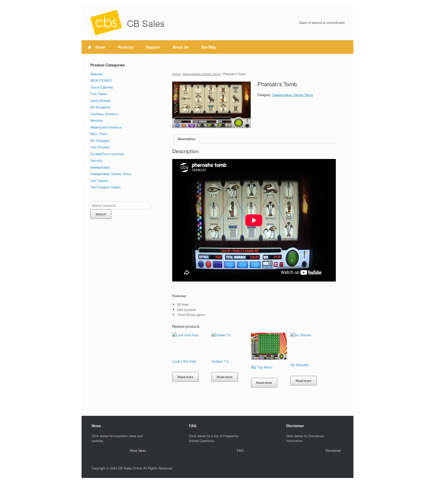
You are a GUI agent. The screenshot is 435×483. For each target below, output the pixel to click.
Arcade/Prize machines (107, 153)
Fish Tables (98, 93)
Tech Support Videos (105, 187)
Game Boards (100, 100)
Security (96, 160)
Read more (185, 377)
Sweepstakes (100, 167)
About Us (180, 47)
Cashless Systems (104, 113)
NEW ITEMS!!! (101, 80)
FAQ (240, 450)
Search (101, 214)
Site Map (208, 47)
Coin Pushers (100, 147)
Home (100, 47)
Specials (96, 73)
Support (153, 47)
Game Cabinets (101, 87)
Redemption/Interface (106, 127)
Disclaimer (333, 450)
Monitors (96, 120)
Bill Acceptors (100, 107)
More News (138, 450)
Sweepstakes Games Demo (202, 74)
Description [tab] (187, 138)
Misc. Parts (98, 133)
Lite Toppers (99, 180)
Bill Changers (100, 140)
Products (125, 47)
